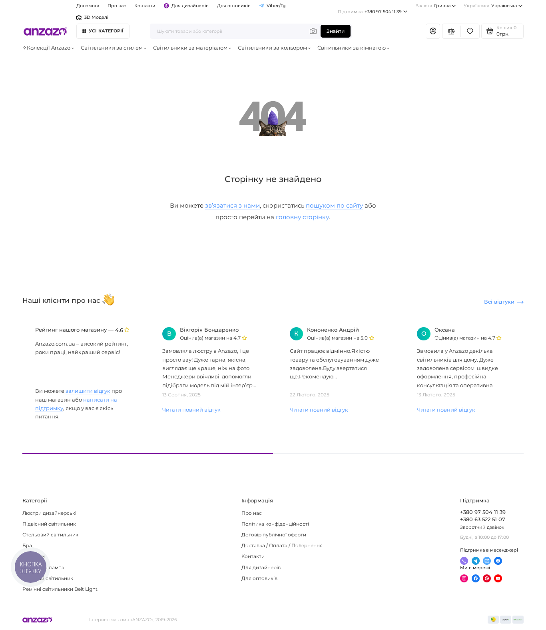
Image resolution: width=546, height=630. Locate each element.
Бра (27, 545)
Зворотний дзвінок (482, 527)
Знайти (336, 31)
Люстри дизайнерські (49, 513)
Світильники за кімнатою (351, 48)
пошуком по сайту (334, 205)
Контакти (144, 5)
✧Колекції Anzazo (46, 48)
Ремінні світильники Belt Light (60, 589)
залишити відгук (88, 391)
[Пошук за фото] (313, 31)
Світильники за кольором (272, 48)
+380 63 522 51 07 (482, 519)
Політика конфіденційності (275, 524)
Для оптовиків (234, 5)
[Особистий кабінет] (433, 31)
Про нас (251, 513)
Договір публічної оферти (273, 535)
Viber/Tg (276, 5)
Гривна (432, 5)
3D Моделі (96, 17)
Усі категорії (106, 31)
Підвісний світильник (49, 524)
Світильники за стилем (112, 48)
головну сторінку (302, 217)
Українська (490, 5)
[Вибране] (470, 31)
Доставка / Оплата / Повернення (282, 545)
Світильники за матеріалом (190, 48)
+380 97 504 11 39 (370, 11)
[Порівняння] (451, 31)
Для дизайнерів (190, 5)
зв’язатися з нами (232, 205)
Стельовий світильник (50, 535)
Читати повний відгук (191, 410)
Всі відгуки (499, 302)
